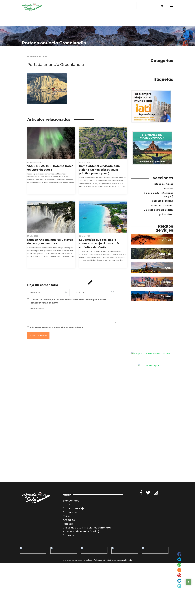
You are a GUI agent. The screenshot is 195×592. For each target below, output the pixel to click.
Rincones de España (162, 200)
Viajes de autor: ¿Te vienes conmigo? (87, 527)
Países (67, 516)
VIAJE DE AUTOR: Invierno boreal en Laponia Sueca (50, 167)
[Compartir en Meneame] (179, 570)
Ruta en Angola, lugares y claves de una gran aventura (50, 241)
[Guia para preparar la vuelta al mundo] (151, 353)
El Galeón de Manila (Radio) (158, 209)
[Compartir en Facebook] (179, 554)
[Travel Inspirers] (152, 370)
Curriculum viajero (75, 508)
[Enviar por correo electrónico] (179, 581)
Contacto (69, 535)
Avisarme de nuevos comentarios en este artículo (56, 327)
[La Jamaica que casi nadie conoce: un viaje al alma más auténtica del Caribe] (103, 217)
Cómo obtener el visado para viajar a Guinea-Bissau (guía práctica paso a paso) (99, 169)
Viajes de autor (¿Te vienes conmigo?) (158, 195)
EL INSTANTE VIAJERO (162, 205)
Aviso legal (88, 560)
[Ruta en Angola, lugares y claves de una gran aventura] (51, 217)
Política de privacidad (102, 560)
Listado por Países (163, 184)
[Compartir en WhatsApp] (179, 565)
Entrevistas (70, 512)
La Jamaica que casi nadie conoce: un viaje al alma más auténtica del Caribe (99, 243)
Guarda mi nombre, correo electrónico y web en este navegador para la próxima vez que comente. (69, 301)
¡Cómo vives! (166, 214)
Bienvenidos (71, 500)
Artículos (168, 188)
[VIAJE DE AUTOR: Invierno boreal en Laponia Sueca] (51, 143)
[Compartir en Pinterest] (179, 575)
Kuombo (128, 560)
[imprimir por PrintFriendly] (179, 586)
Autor (66, 504)
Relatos (68, 523)
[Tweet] (179, 559)
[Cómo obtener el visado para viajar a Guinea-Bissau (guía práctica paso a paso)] (103, 143)
